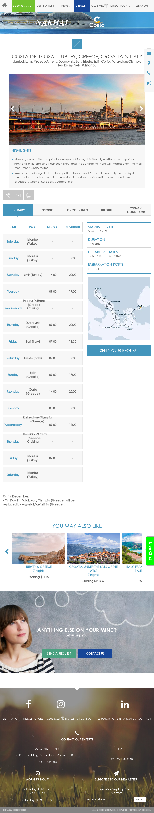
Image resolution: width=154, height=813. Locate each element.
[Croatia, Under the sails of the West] (93, 548)
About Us (38, 17)
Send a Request (59, 653)
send (139, 799)
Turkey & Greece (39, 567)
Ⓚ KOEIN (146, 810)
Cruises (80, 5)
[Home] (6, 6)
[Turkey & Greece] (38, 548)
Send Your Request (119, 350)
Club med (53, 718)
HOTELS (6, 17)
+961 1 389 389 (47, 762)
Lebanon (142, 5)
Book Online (22, 5)
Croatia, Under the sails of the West (93, 569)
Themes (65, 5)
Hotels (69, 718)
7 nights (38, 571)
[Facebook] (28, 704)
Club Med (98, 5)
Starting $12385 (93, 581)
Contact (144, 718)
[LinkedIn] (125, 704)
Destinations (45, 5)
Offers (21, 17)
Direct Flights (120, 5)
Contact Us (95, 653)
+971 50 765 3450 (121, 759)
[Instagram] (61, 704)
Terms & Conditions (14, 810)
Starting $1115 (39, 577)
